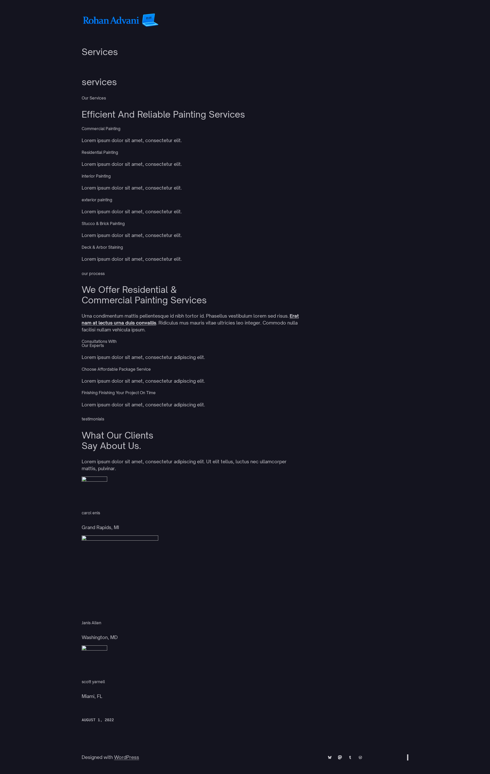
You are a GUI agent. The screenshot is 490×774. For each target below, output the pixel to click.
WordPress (126, 757)
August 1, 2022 (98, 720)
